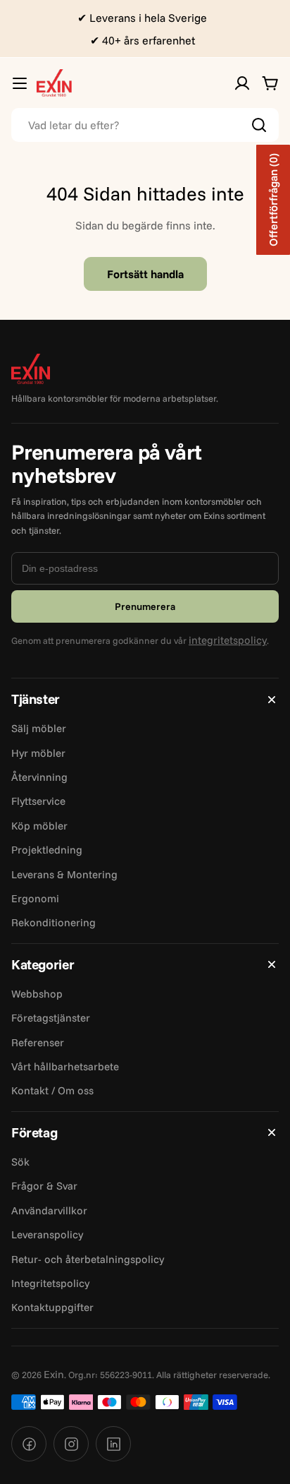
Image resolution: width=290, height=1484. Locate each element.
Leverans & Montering (64, 874)
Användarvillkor (49, 1210)
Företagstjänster (50, 1017)
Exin (54, 1374)
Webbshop (37, 993)
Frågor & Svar (44, 1185)
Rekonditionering (53, 922)
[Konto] (242, 83)
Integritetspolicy (50, 1283)
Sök (20, 1161)
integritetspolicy (228, 640)
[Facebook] (28, 1443)
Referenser (37, 1042)
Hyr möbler (38, 753)
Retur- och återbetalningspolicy (87, 1259)
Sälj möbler (38, 728)
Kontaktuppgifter (52, 1307)
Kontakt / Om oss (52, 1090)
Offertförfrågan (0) (273, 199)
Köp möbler (39, 825)
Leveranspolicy (47, 1234)
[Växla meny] (19, 83)
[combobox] (145, 125)
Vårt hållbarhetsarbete (65, 1066)
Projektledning (46, 849)
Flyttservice (38, 801)
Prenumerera (145, 606)
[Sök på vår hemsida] (259, 124)
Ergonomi (35, 898)
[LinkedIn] (113, 1443)
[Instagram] (71, 1443)
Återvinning (39, 777)
